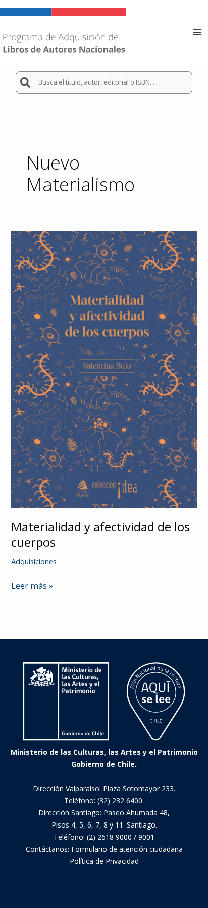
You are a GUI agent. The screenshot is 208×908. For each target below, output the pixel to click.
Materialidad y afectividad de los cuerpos (100, 535)
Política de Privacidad (104, 861)
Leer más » (32, 586)
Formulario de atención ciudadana (127, 849)
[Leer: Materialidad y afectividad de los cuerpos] (103, 368)
